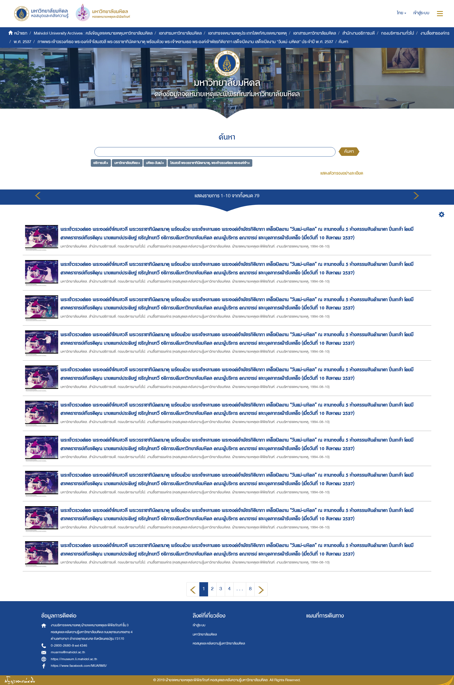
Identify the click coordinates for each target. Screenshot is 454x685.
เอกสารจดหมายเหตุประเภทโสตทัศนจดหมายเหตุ (247, 33)
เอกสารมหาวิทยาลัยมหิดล (180, 33)
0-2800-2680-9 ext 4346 (69, 646)
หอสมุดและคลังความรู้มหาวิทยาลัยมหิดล (219, 643)
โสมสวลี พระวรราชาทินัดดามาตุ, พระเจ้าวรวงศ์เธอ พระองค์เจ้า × (210, 163)
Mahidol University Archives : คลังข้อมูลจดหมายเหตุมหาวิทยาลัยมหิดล (93, 33)
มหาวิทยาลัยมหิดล (205, 634)
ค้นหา (349, 151)
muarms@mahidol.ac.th (68, 652)
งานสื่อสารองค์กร (435, 33)
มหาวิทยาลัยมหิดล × (127, 163)
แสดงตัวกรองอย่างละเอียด (341, 173)
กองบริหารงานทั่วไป (397, 33)
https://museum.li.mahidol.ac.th (74, 659)
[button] (401, 13)
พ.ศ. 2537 (22, 41)
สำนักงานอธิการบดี (358, 33)
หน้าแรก (20, 33)
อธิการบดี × (100, 163)
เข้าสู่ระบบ (199, 625)
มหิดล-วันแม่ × (155, 163)
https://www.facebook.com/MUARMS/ (79, 666)
